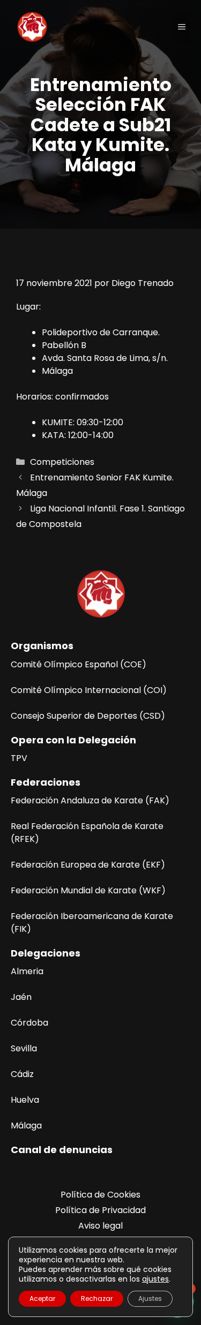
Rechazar (97, 1298)
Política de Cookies (100, 1194)
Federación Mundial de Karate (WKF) (88, 890)
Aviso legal (100, 1225)
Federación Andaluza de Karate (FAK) (90, 800)
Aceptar (42, 1298)
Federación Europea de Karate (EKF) (88, 865)
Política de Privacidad (100, 1210)
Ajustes (150, 1298)
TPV (19, 758)
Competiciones (62, 462)
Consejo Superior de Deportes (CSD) (88, 716)
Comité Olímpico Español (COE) (78, 664)
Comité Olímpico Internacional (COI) (89, 690)
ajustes (155, 1279)
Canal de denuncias (62, 1149)
